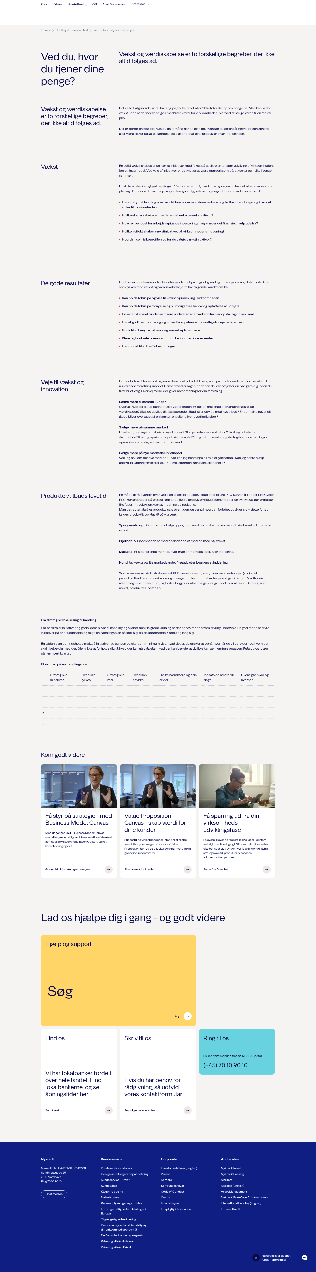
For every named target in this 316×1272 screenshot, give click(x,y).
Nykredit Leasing (232, 1174)
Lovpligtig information (176, 1209)
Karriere (166, 1180)
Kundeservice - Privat (115, 1180)
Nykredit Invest (231, 1168)
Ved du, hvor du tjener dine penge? (114, 30)
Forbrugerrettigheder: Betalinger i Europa (123, 1211)
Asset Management (114, 4)
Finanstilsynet (170, 1203)
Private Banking (77, 4)
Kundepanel (109, 1185)
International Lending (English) (241, 1203)
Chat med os (54, 1194)
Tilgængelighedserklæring (118, 1219)
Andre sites (138, 4)
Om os (165, 1197)
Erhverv (58, 4)
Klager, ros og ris (112, 1191)
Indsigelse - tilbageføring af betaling (124, 1174)
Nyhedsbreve (110, 1197)
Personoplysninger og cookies (121, 1203)
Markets (226, 1180)
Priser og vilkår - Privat (116, 1247)
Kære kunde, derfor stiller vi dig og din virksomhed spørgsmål (123, 1227)
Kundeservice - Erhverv (116, 1168)
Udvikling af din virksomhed (72, 30)
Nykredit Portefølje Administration (244, 1197)
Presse (165, 1174)
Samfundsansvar (172, 1185)
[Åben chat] (305, 1258)
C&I (94, 4)
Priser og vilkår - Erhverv (117, 1241)
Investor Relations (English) (179, 1168)
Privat (44, 4)
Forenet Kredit (230, 1209)
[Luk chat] (256, 1257)
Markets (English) (232, 1185)
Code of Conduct (172, 1191)
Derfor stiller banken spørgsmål (122, 1235)
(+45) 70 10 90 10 (225, 1065)
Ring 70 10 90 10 (51, 1181)
